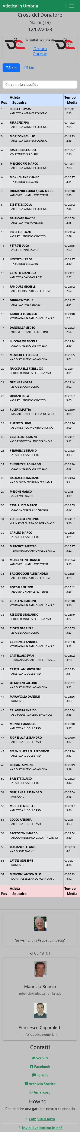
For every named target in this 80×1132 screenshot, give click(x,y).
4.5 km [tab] (28, 67)
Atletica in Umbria (20, 6)
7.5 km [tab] (11, 67)
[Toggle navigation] (71, 6)
